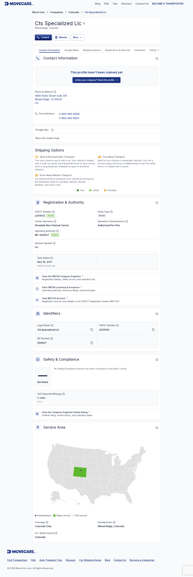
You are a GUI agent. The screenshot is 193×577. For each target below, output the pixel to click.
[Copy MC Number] (92, 343)
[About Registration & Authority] (156, 202)
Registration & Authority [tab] (117, 50)
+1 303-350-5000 (69, 113)
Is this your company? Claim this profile (94, 80)
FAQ (33, 560)
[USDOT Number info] (53, 211)
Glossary (71, 560)
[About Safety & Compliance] (156, 359)
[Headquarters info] (114, 522)
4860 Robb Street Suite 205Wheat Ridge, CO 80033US (51, 99)
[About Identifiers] (156, 313)
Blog (107, 560)
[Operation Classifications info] (126, 221)
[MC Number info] (51, 338)
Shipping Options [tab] (92, 50)
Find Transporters (17, 560)
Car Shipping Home (90, 560)
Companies (56, 12)
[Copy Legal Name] (92, 329)
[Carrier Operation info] (55, 221)
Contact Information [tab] (49, 50)
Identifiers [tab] (139, 50)
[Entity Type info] (111, 211)
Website (63, 37)
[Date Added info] (51, 258)
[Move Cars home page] (19, 3)
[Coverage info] (47, 522)
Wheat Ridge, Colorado (111, 526)
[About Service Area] (156, 427)
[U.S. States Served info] (56, 533)
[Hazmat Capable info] (54, 243)
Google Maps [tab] (71, 50)
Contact (45, 37)
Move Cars (38, 12)
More (75, 37)
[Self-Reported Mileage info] (63, 394)
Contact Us (120, 560)
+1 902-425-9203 (68, 118)
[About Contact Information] (156, 58)
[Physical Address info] (55, 91)
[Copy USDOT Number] (153, 329)
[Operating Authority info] (57, 231)
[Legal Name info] (52, 325)
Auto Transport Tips (50, 560)
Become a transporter (142, 560)
